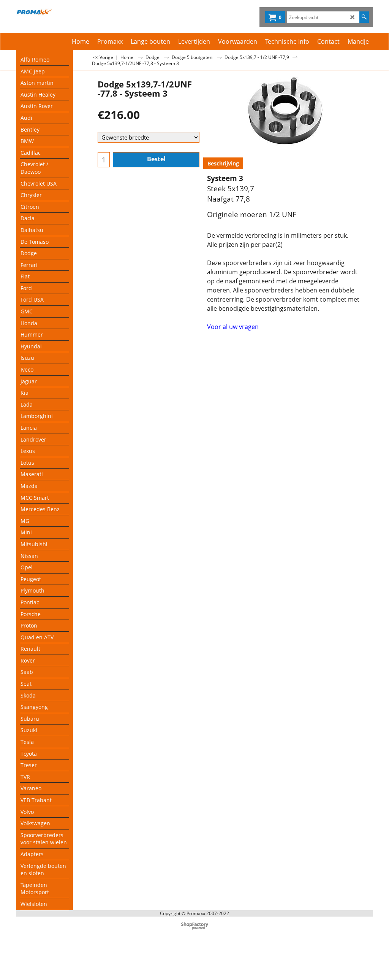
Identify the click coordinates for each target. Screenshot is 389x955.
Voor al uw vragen (233, 327)
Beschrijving (223, 163)
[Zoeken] (364, 17)
